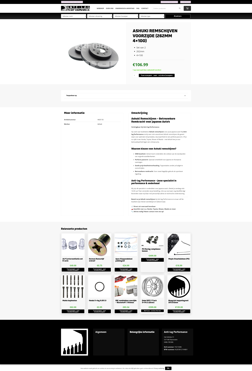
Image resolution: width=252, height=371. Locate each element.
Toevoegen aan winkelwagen (157, 75)
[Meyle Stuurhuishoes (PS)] (179, 245)
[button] (73, 270)
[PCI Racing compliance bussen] (152, 240)
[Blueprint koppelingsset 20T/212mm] (179, 286)
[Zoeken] (180, 8)
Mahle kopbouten (70, 301)
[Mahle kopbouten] (73, 286)
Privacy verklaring (159, 368)
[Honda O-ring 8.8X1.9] (99, 286)
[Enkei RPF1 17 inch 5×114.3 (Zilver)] (152, 286)
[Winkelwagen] (187, 8)
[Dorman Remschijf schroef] (99, 245)
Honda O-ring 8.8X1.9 (97, 301)
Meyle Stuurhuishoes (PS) (178, 259)
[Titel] (75, 8)
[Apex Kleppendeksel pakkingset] (126, 245)
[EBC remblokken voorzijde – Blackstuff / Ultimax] (126, 286)
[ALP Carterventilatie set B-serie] (73, 245)
